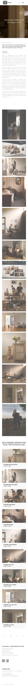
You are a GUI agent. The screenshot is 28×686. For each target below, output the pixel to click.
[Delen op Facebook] (5, 635)
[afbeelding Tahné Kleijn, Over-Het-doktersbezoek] (14, 125)
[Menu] (19, 2)
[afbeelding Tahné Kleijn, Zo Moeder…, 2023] (14, 394)
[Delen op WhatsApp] (17, 635)
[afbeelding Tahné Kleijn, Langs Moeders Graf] (14, 420)
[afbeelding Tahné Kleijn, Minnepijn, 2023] (14, 192)
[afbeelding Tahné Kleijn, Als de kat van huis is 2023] (14, 349)
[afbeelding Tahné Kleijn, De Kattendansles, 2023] (14, 296)
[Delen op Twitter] (11, 635)
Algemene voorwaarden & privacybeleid (10, 655)
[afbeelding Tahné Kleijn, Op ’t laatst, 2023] (14, 374)
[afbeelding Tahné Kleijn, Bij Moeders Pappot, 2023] (14, 167)
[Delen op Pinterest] (23, 635)
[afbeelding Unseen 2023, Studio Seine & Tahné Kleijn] (14, 149)
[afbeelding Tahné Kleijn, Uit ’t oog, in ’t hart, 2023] (14, 322)
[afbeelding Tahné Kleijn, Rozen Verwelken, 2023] (14, 251)
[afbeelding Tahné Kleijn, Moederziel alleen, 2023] (14, 224)
